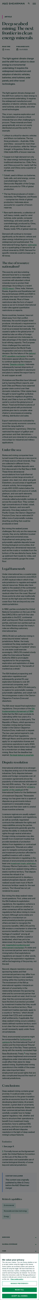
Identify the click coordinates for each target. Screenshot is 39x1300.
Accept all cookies (19, 1296)
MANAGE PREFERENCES (19, 1283)
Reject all (19, 1290)
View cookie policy (17, 1279)
